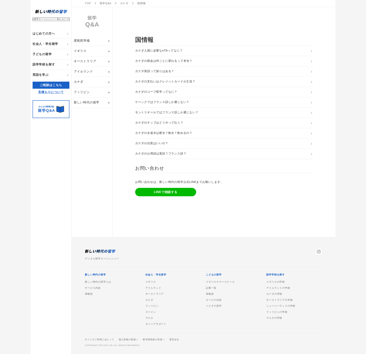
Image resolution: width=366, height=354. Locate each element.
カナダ (124, 3)
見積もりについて (51, 92)
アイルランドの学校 (278, 288)
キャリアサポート (155, 324)
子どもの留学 (42, 54)
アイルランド (83, 71)
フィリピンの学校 (276, 312)
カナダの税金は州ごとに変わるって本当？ (163, 60)
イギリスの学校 (275, 282)
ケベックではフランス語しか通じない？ (162, 102)
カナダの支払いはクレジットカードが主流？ (165, 81)
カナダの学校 (274, 294)
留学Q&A (105, 3)
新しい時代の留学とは (98, 282)
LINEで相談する (165, 192)
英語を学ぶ (41, 74)
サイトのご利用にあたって (99, 339)
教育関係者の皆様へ (154, 339)
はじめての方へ (44, 33)
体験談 (89, 294)
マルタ (149, 318)
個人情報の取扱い (128, 339)
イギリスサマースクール (220, 282)
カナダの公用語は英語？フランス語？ (160, 153)
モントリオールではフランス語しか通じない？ (166, 112)
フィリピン (82, 92)
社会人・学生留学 (45, 43)
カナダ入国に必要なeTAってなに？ (159, 50)
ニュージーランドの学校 (280, 306)
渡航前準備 (82, 40)
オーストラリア (85, 61)
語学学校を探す (44, 64)
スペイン (150, 312)
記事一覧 (211, 288)
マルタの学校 (274, 318)
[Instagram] (318, 251)
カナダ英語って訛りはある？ (154, 71)
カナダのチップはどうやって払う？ (159, 122)
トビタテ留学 (214, 306)
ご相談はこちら (51, 85)
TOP (88, 3)
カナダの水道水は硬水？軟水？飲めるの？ (163, 132)
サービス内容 (93, 288)
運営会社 (174, 339)
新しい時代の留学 (86, 102)
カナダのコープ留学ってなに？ (156, 91)
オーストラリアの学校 (279, 300)
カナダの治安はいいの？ (151, 143)
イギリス (80, 50)
